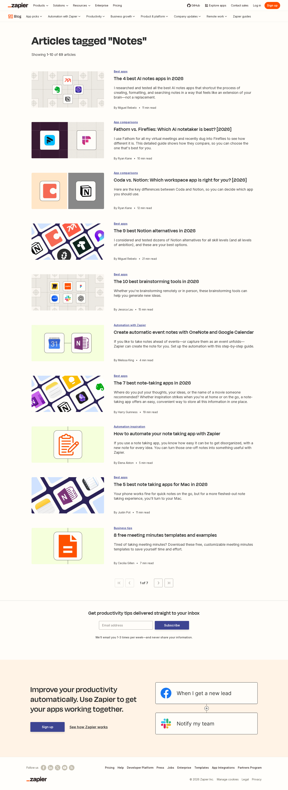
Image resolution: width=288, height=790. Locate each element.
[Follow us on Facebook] (43, 767)
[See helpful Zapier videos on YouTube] (64, 767)
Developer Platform (140, 767)
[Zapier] (18, 5)
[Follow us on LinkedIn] (50, 767)
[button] (119, 583)
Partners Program (250, 767)
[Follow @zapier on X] (57, 767)
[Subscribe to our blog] (71, 767)
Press (160, 767)
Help (121, 767)
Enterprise (184, 767)
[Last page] (169, 583)
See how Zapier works (89, 727)
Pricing (109, 767)
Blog (17, 16)
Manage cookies (228, 779)
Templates (201, 767)
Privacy (257, 779)
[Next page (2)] (158, 583)
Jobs (170, 767)
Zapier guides (242, 16)
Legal (245, 779)
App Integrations (223, 767)
